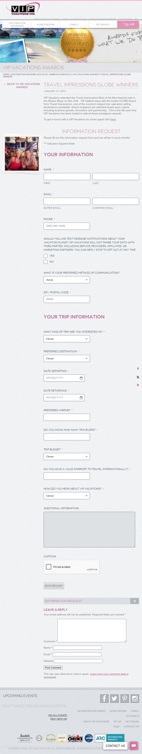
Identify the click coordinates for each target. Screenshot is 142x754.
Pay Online (125, 19)
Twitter (114, 698)
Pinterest (125, 698)
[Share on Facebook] (138, 369)
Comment (50, 641)
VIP (128, 24)
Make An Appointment (102, 19)
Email (48, 654)
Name (48, 647)
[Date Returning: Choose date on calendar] (81, 398)
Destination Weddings (17, 24)
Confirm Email (102, 208)
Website (48, 660)
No (52, 261)
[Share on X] (138, 377)
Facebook (104, 698)
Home (6, 74)
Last (95, 183)
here (113, 119)
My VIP (117, 721)
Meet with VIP (58, 719)
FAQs (65, 19)
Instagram (135, 698)
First (47, 183)
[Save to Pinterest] (138, 385)
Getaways (103, 24)
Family (74, 24)
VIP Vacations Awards (86, 74)
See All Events (57, 715)
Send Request (54, 585)
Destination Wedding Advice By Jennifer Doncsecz (41, 74)
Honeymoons (46, 24)
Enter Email (52, 208)
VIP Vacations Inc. (23, 8)
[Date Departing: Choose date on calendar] (81, 378)
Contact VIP (78, 19)
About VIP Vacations (47, 19)
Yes (52, 255)
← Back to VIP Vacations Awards (22, 86)
